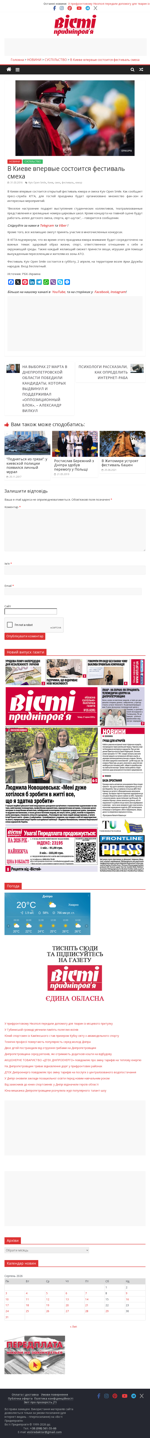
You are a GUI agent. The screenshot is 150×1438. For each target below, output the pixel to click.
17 (7, 1305)
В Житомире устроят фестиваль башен (120, 462)
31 (7, 1317)
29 (107, 1311)
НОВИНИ (14, 161)
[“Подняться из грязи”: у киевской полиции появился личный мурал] (27, 433)
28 (86, 1311)
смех (57, 182)
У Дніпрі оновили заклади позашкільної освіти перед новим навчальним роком (57, 1078)
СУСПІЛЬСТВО (33, 161)
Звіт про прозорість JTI (40, 1402)
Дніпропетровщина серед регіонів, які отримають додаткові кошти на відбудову (58, 1054)
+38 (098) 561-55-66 (43, 1428)
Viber (62, 225)
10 (7, 1299)
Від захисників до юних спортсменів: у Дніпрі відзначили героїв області (51, 1084)
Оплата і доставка (25, 1394)
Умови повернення (54, 1394)
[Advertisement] (75, 47)
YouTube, (59, 292)
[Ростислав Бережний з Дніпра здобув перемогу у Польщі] (75, 433)
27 (67, 1311)
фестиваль (68, 182)
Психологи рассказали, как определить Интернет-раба (103, 372)
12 (47, 1299)
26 (47, 1311)
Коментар (12, 507)
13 (67, 1299)
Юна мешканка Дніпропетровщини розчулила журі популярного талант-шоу (55, 1090)
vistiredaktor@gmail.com (44, 1432)
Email (9, 586)
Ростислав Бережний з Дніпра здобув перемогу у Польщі (74, 465)
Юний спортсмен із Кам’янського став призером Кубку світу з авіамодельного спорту (61, 1036)
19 (47, 1305)
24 (7, 1311)
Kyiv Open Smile (37, 182)
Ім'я (8, 563)
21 (86, 1305)
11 (27, 1299)
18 (27, 1305)
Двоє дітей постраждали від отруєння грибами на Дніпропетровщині (50, 1048)
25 (27, 1311)
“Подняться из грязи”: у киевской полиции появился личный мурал (26, 465)
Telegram (47, 225)
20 (67, 1305)
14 (86, 1299)
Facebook (101, 292)
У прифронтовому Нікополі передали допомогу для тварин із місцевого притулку (58, 1023)
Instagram (118, 292)
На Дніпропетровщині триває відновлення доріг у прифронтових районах (53, 1066)
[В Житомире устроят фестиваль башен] (123, 433)
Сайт (7, 606)
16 (127, 1299)
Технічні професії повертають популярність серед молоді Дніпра (47, 1042)
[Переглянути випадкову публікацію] (141, 69)
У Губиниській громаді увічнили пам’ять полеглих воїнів (109, 3)
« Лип (73, 1326)
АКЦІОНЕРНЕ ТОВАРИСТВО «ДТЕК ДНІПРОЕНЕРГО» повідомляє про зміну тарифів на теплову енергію (72, 1060)
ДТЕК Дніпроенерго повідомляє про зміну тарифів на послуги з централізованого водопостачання (70, 1072)
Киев (50, 182)
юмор (78, 182)
